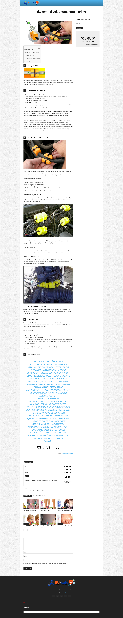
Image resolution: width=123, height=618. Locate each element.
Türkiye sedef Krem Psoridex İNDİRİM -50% (33, 490)
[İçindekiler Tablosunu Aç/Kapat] (38, 47)
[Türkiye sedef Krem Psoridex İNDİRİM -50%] (31, 504)
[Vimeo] (61, 596)
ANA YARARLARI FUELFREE (32, 51)
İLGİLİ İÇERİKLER (27, 495)
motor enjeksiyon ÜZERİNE (32, 54)
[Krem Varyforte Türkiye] (48, 504)
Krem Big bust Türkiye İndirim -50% (65, 510)
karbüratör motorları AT (31, 57)
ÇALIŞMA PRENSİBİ (29, 49)
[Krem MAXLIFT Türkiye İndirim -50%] (31, 519)
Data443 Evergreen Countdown (67, 453)
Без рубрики (26, 508)
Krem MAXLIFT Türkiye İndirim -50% (31, 525)
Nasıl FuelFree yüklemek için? (32, 52)
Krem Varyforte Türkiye (45, 510)
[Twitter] (57, 596)
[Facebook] (53, 596)
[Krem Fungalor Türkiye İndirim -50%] (65, 519)
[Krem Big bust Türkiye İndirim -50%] (65, 504)
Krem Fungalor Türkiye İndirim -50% (65, 525)
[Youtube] (69, 596)
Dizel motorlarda (30, 55)
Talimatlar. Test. (28, 60)
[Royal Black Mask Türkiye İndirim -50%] (48, 519)
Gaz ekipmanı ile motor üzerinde (33, 58)
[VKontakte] (65, 596)
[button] (98, 3)
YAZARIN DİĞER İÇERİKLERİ (39, 495)
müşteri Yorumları (29, 61)
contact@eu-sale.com (67, 592)
